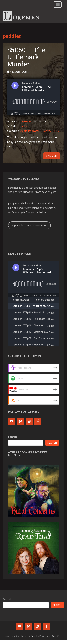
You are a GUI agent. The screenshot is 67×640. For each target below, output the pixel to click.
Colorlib (35, 636)
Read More (52, 155)
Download (25, 121)
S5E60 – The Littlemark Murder (26, 56)
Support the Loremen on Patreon (29, 225)
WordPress (57, 636)
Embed (25, 126)
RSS (56, 131)
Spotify (47, 131)
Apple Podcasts (30, 131)
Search (12, 436)
